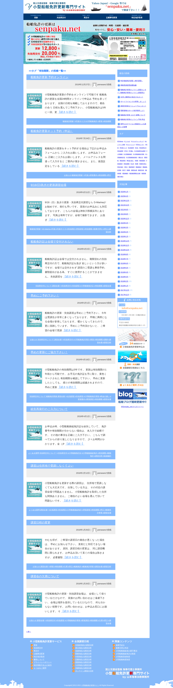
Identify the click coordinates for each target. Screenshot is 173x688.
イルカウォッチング (138, 141)
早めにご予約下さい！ (45, 295)
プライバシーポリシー (43, 662)
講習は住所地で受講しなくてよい (52, 465)
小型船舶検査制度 (123, 660)
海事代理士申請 (122, 648)
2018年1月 (124, 286)
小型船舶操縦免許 (90, 453)
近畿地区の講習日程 (83, 660)
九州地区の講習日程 (83, 665)
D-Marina (46, 229)
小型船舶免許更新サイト (90, 685)
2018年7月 (124, 259)
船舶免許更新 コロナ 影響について (133, 115)
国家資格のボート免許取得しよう (133, 110)
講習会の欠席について (45, 576)
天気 (137, 148)
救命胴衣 (123, 160)
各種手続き (120, 645)
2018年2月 (124, 281)
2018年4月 (124, 272)
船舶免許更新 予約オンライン (49, 77)
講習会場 (55, 286)
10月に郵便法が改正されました (132, 97)
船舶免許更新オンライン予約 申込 (133, 119)
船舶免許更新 (88, 567)
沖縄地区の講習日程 (83, 668)
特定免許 (120, 167)
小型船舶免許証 (87, 286)
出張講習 (70, 396)
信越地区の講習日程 (83, 651)
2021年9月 (124, 209)
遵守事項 (120, 176)
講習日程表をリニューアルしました (133, 106)
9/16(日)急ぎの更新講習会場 (48, 184)
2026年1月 (124, 192)
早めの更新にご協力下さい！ (49, 352)
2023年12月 (125, 200)
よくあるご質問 (40, 668)
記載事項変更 (111, 17)
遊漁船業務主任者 (135, 173)
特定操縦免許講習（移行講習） (132, 81)
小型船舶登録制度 (123, 657)
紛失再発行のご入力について (49, 409)
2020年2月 (124, 232)
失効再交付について (43, 286)
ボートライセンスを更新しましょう (133, 101)
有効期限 (107, 121)
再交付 (86, 17)
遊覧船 (144, 173)
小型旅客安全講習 (140, 151)
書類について (39, 660)
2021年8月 (124, 214)
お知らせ (67, 175)
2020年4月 (124, 223)
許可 (124, 170)
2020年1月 (124, 236)
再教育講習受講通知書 (129, 85)
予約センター (140, 144)
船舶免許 (77, 567)
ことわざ (127, 141)
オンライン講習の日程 (84, 671)
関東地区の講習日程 (83, 654)
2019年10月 (125, 250)
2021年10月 (125, 205)
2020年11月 (125, 218)
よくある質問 (33, 453)
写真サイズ (80, 121)
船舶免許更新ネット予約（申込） (52, 131)
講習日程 (107, 343)
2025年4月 (124, 196)
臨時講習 (132, 167)
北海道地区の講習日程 (84, 645)
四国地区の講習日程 (83, 662)
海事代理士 (98, 229)
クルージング (131, 144)
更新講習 (79, 229)
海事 (137, 164)
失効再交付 (61, 17)
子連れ (131, 151)
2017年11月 (125, 295)
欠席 (66, 567)
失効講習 (71, 229)
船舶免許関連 (68, 121)
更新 (35, 17)
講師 (106, 340)
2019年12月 (125, 241)
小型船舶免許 (91, 121)
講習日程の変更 (40, 522)
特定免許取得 (137, 17)
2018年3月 (124, 277)
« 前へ (28, 632)
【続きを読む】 (67, 112)
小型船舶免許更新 (81, 340)
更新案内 (93, 175)
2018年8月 (124, 254)
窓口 (109, 175)
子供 (126, 151)
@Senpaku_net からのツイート (132, 407)
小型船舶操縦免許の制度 (125, 654)
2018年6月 (124, 263)
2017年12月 (125, 290)
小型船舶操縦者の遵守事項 (126, 651)
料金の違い (105, 396)
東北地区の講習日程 (83, 648)
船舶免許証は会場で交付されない (52, 241)
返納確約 (107, 456)
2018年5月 (124, 268)
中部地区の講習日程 (83, 657)
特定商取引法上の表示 (43, 665)
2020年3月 (124, 227)
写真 (87, 175)
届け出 (141, 157)
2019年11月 (125, 245)
